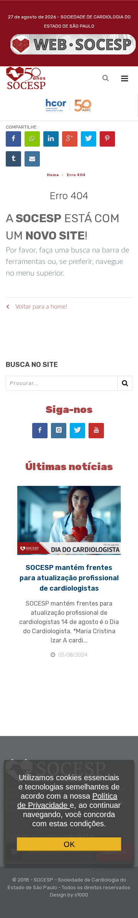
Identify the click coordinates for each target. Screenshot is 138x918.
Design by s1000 (69, 895)
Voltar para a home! (40, 307)
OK (69, 844)
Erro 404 (76, 175)
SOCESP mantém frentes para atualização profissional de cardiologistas (69, 578)
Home (53, 175)
